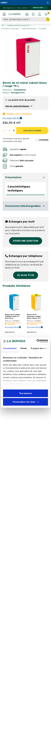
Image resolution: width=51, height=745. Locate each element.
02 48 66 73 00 (25, 275)
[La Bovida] (14, 14)
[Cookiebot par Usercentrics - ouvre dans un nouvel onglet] (36, 341)
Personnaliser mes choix (24, 402)
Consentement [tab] (9, 348)
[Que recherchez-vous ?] (48, 19)
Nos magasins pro (8, 8)
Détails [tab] (23, 348)
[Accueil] (2, 25)
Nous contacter (22, 8)
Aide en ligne (38, 7)
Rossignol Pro (18, 92)
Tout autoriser (25, 393)
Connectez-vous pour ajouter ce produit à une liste (16, 139)
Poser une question (25, 241)
